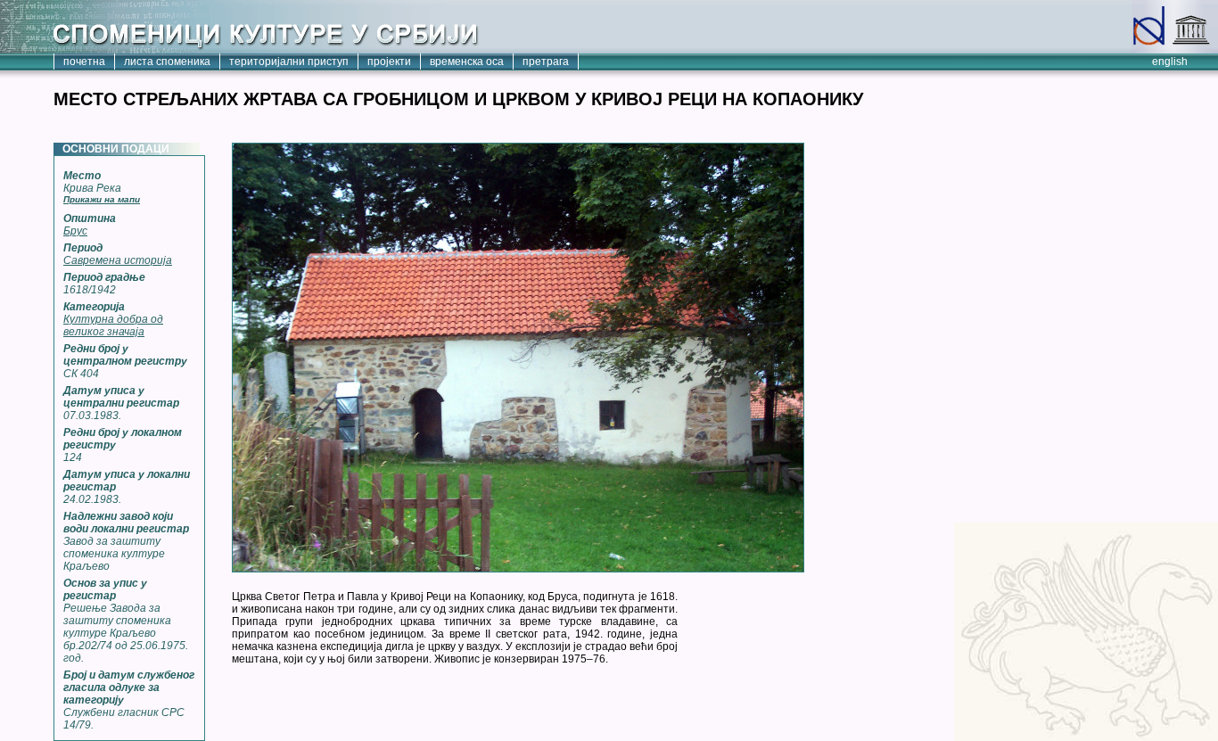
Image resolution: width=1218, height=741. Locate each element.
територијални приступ (289, 61)
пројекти (389, 61)
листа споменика (167, 61)
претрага (546, 61)
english (1170, 61)
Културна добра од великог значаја (113, 325)
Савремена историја (117, 260)
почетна (84, 61)
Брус (75, 231)
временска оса (467, 61)
